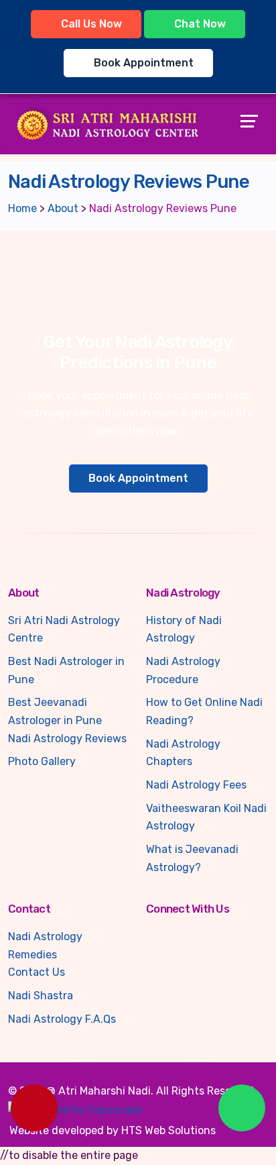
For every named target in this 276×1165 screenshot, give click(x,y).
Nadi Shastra (40, 995)
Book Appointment (142, 62)
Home (22, 208)
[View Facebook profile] (151, 937)
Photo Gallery (42, 761)
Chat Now (198, 23)
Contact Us (36, 972)
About (63, 208)
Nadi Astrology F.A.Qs (62, 1019)
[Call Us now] (34, 1107)
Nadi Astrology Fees (196, 784)
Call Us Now (90, 23)
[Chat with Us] (241, 1107)
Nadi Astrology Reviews (67, 738)
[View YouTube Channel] (170, 937)
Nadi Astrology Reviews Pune (162, 208)
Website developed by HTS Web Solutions (112, 1130)
